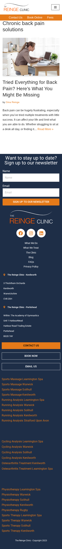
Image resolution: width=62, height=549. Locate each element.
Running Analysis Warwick (18, 405)
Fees (50, 17)
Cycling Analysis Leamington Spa (22, 441)
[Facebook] (20, 233)
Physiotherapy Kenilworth (17, 505)
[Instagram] (31, 233)
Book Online (34, 17)
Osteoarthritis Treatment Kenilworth (23, 463)
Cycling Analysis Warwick (17, 446)
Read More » (45, 129)
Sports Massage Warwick (17, 384)
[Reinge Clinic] (16, 7)
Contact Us (15, 17)
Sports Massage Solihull (17, 389)
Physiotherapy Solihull (15, 499)
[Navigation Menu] (55, 7)
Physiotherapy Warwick (16, 494)
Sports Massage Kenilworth (19, 394)
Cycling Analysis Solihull (17, 452)
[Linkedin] (41, 233)
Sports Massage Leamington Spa (22, 379)
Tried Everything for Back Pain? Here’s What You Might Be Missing (30, 88)
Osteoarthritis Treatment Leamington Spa (27, 468)
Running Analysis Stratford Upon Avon (25, 420)
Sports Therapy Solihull (16, 525)
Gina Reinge (12, 102)
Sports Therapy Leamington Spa (22, 515)
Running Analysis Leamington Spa (23, 399)
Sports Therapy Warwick (17, 520)
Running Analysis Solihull (17, 410)
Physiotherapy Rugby (15, 510)
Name (6, 171)
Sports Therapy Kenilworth (18, 530)
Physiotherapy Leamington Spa (21, 489)
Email (6, 186)
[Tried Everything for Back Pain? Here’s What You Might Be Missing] (31, 57)
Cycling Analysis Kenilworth (19, 457)
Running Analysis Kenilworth (19, 415)
